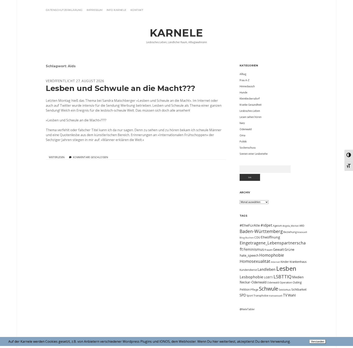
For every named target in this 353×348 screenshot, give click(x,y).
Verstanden (317, 341)
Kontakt (137, 9)
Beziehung (290, 232)
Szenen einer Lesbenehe (254, 154)
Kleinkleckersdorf (250, 98)
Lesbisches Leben (250, 111)
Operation (286, 282)
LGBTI (268, 277)
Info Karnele (116, 9)
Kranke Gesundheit (250, 104)
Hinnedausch (247, 86)
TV (285, 295)
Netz (242, 123)
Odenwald (246, 129)
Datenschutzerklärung (64, 9)
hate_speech (249, 255)
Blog (242, 237)
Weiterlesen (57, 157)
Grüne (289, 249)
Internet (275, 261)
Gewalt (278, 249)
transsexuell (275, 295)
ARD (301, 225)
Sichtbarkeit (299, 289)
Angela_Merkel (291, 225)
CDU (257, 237)
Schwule (268, 288)
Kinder (284, 262)
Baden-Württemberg (261, 231)
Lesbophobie (251, 276)
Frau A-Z (244, 80)
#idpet (266, 225)
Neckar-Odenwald (253, 282)
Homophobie (271, 255)
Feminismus (254, 249)
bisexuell (302, 232)
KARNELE (176, 33)
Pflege (254, 289)
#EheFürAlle (250, 225)
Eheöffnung (270, 237)
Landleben (267, 269)
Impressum (95, 9)
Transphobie (261, 295)
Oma (242, 135)
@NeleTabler (247, 309)
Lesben (286, 268)
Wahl (292, 295)
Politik (243, 141)
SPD (243, 295)
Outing (297, 282)
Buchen (249, 237)
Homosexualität (255, 261)
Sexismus (285, 289)
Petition (245, 289)
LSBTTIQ (283, 276)
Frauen (269, 250)
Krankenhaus (298, 262)
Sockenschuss (248, 147)
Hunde (243, 92)
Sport (250, 295)
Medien (298, 277)
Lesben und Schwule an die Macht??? (120, 88)
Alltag (243, 74)
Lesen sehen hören (250, 117)
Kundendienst (248, 270)
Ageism (277, 225)
